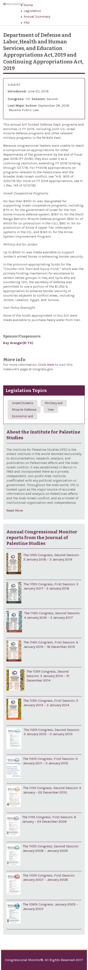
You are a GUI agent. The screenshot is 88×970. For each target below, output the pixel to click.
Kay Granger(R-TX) (18, 343)
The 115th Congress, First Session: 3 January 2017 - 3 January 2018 (50, 586)
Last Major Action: (22, 105)
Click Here (46, 365)
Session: (38, 99)
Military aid (54, 403)
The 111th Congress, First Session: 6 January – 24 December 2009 (49, 819)
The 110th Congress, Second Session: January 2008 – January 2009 (51, 848)
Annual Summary (37, 16)
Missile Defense (24, 410)
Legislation (32, 11)
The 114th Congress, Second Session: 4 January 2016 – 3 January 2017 (52, 615)
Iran (51, 410)
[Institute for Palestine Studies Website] (13, 6)
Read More (14, 510)
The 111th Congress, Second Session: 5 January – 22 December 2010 (52, 790)
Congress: (16, 99)
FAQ (26, 22)
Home (28, 5)
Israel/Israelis (22, 403)
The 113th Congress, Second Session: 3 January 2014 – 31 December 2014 (47, 675)
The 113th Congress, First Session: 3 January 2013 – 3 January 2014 (50, 703)
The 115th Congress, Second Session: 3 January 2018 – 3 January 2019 (51, 557)
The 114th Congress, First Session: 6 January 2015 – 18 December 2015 (50, 644)
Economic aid (22, 416)
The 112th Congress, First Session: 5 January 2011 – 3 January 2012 (50, 761)
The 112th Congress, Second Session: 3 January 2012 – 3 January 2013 (52, 732)
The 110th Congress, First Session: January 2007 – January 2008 (49, 877)
